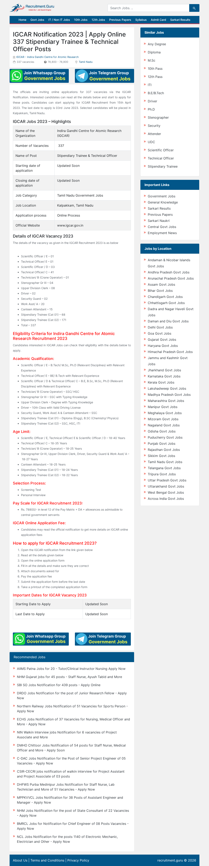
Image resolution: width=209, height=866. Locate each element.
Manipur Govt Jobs (162, 407)
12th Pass (155, 77)
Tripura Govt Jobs (162, 474)
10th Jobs (81, 19)
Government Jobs (161, 196)
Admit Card (158, 19)
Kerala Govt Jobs (161, 382)
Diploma (154, 52)
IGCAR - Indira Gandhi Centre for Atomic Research (47, 57)
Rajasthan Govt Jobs (164, 450)
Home (22, 19)
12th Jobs (98, 19)
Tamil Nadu (85, 61)
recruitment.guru (170, 860)
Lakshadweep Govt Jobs (167, 388)
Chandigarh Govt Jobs (165, 297)
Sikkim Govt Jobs (161, 456)
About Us (20, 860)
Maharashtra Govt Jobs (166, 401)
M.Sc (151, 60)
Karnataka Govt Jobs (164, 376)
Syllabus (141, 19)
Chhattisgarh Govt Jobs (166, 303)
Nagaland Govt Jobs (164, 425)
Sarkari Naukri (159, 221)
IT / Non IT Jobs (59, 19)
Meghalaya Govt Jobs (165, 413)
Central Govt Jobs (162, 227)
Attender (154, 134)
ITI (149, 85)
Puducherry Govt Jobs (165, 437)
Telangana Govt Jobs (164, 468)
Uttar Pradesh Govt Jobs (167, 480)
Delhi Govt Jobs (160, 327)
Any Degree (157, 44)
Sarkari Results (180, 19)
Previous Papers (120, 19)
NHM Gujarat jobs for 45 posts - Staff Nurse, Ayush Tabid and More (69, 677)
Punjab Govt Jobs (161, 443)
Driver (152, 101)
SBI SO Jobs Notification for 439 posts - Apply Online (58, 685)
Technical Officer (161, 158)
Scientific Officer (161, 150)
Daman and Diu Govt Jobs (168, 321)
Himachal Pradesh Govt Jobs (170, 352)
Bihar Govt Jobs (160, 291)
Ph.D (151, 109)
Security (154, 126)
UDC (151, 142)
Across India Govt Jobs (166, 499)
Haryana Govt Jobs (163, 346)
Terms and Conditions (47, 860)
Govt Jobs (37, 19)
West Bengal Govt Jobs (166, 492)
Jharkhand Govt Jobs (164, 370)
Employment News (162, 233)
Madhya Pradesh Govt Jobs (169, 395)
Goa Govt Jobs (159, 333)
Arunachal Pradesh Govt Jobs (171, 278)
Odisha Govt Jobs (162, 431)
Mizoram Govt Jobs (163, 419)
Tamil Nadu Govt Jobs (165, 462)
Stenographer (158, 117)
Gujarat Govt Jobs (162, 339)
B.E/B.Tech (156, 93)
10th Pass (155, 68)
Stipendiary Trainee (163, 166)
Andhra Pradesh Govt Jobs (168, 272)
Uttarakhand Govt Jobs (166, 486)
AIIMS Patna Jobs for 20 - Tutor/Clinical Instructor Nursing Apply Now (71, 669)
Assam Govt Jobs (161, 284)
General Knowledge (163, 202)
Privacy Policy (78, 860)
